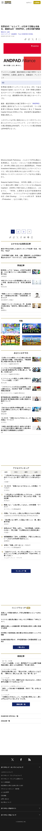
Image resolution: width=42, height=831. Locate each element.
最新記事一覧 (21, 704)
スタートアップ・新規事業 (9, 34)
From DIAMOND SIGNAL (25, 34)
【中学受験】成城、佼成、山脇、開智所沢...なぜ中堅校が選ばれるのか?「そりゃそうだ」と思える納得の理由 (21, 256)
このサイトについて (7, 772)
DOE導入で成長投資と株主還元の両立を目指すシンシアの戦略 (21, 634)
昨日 (16, 472)
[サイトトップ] (8, 2)
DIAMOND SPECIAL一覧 (9, 716)
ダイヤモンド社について (8, 815)
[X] (12, 760)
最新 (6, 472)
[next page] (29, 232)
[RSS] (29, 760)
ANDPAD (36, 103)
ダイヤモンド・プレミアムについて (11, 775)
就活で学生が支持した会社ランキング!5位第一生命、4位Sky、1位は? (21, 250)
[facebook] (21, 760)
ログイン (29, 2)
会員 (36, 472)
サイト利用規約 (5, 782)
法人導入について (6, 802)
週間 (26, 472)
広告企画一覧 (5, 721)
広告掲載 (3, 795)
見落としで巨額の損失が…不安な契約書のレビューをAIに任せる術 (21, 614)
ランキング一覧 (21, 571)
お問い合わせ (5, 799)
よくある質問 (5, 792)
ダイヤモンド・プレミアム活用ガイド (12, 779)
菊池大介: (5, 32)
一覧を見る (21, 647)
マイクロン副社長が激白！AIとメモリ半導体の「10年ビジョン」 (21, 620)
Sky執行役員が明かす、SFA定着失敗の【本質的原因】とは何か (21, 640)
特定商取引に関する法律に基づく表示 (12, 785)
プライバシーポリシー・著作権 (10, 789)
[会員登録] (37, 2)
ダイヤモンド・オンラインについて (12, 767)
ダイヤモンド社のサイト (8, 808)
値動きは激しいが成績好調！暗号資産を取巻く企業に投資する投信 (21, 627)
